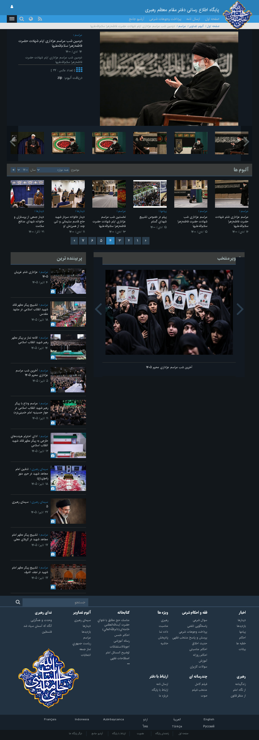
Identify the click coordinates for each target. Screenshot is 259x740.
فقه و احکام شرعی (194, 612)
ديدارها (81, 211)
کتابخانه (123, 612)
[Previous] (145, 241)
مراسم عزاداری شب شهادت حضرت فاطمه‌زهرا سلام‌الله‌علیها (192, 221)
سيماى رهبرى (39, 469)
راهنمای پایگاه (162, 733)
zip (60, 78)
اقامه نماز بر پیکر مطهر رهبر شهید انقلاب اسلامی (30, 340)
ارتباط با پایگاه (119, 733)
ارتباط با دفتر (158, 676)
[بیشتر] (79, 70)
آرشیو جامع (136, 19)
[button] (12, 19)
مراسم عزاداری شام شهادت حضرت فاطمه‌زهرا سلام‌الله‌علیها (231, 221)
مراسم (182, 26)
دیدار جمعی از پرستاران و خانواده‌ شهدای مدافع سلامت (29, 221)
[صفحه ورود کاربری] (12, 7)
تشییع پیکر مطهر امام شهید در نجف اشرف (30, 570)
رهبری (241, 676)
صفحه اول (212, 19)
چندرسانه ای (198, 676)
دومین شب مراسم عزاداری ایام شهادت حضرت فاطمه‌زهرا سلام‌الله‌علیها (50, 43)
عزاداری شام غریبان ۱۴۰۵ (31, 274)
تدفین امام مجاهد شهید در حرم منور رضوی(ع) (31, 474)
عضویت (140, 733)
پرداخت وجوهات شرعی (165, 19)
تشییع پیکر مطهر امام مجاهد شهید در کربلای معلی (30, 537)
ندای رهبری (43, 612)
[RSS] (40, 19)
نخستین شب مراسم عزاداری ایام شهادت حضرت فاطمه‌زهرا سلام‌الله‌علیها (109, 221)
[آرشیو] (110, 664)
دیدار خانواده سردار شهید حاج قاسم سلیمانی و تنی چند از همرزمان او (69, 221)
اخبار (242, 612)
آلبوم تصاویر (196, 26)
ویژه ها (163, 612)
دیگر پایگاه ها (75, 733)
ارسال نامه (193, 19)
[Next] (74, 241)
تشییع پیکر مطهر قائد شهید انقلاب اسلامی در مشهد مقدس (30, 309)
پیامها (163, 211)
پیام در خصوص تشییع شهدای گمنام (153, 219)
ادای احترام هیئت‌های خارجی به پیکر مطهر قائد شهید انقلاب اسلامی (29, 441)
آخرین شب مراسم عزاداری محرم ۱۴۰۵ (169, 367)
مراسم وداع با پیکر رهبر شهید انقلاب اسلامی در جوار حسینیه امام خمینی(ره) (31, 408)
